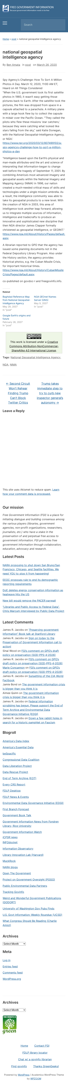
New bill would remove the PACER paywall (29, 600)
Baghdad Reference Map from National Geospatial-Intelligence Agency (16, 300)
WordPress (23, 1074)
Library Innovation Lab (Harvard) (23, 854)
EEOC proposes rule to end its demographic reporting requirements (30, 582)
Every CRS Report (14, 784)
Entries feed (10, 966)
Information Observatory (18, 848)
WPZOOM (35, 1078)
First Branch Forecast (16, 809)
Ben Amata (13, 64)
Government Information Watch (22, 832)
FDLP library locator (35, 1052)
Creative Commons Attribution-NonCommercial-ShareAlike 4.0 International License (34, 346)
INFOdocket (10, 842)
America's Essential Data (18, 747)
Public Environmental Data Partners (25, 885)
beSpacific (9, 753)
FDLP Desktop (12, 790)
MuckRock (9, 861)
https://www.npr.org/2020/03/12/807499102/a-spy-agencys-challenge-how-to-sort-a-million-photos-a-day (32, 147)
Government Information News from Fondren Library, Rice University (31, 823)
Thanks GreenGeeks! (46, 1066)
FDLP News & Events (16, 796)
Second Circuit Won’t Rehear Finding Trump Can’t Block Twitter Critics (18, 393)
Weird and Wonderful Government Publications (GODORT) (32, 900)
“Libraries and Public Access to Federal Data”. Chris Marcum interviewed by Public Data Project (33, 609)
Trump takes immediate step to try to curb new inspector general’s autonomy (50, 393)
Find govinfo (19, 1066)
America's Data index (16, 741)
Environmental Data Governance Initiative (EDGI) (33, 803)
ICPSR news (10, 837)
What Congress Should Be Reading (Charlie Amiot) (30, 923)
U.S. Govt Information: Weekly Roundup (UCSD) (32, 914)
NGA (5, 364)
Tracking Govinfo (13, 892)
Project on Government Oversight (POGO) (29, 879)
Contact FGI (41, 1045)
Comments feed (13, 972)
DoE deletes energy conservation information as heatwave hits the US (33, 592)
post (14, 39)
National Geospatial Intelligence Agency (35, 357)
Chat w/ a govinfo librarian (35, 1059)
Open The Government (17, 873)
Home (6, 39)
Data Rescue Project (15, 772)
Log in (6, 960)
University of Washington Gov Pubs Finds (28, 908)
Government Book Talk (17, 815)
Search (60, 24)
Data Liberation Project (17, 766)
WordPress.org (12, 978)
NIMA (13, 364)
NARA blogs (10, 867)
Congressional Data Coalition (21, 759)
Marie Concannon (14, 667)
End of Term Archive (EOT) (19, 778)
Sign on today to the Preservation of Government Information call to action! (32, 642)
